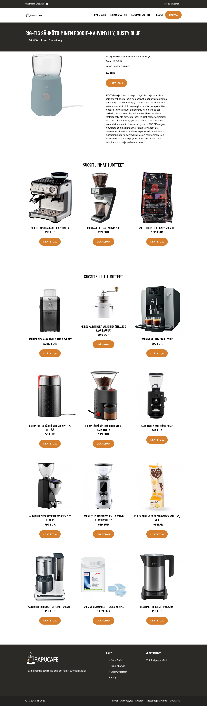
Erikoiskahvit (118, 14)
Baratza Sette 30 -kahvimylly (103, 227)
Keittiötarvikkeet (38, 40)
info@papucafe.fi (171, 3)
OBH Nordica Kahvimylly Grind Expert (50, 339)
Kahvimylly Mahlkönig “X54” (157, 425)
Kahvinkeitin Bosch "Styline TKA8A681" (50, 606)
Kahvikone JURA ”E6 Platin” (157, 339)
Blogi (159, 14)
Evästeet (139, 700)
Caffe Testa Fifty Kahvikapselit (157, 227)
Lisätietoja (116, 83)
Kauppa (173, 15)
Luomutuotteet (141, 14)
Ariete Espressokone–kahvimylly (50, 227)
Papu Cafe (100, 14)
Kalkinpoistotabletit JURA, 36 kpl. (104, 606)
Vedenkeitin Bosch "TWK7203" (157, 606)
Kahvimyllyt (57, 40)
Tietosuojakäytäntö (157, 700)
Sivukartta (175, 700)
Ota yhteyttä (126, 700)
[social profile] (47, 3)
